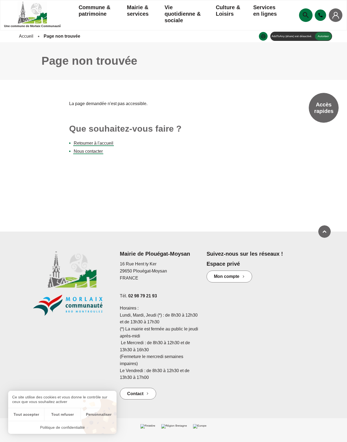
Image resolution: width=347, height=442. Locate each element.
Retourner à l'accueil (93, 143)
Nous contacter (88, 151)
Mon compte (226, 276)
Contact (135, 393)
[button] (263, 36)
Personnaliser (98, 414)
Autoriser (323, 36)
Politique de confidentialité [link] (62, 427)
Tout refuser (62, 414)
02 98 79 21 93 (142, 296)
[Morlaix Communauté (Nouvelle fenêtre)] (72, 308)
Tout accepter (26, 414)
